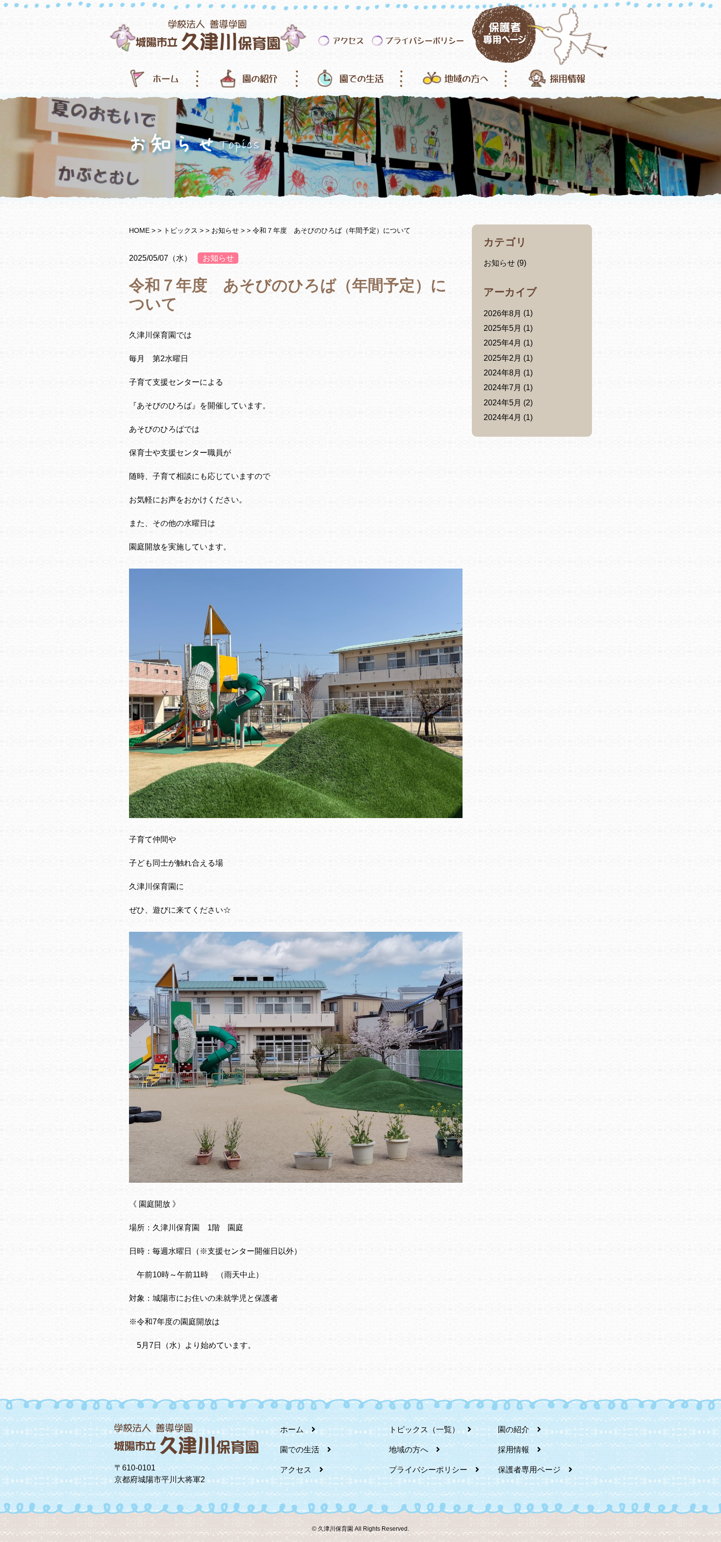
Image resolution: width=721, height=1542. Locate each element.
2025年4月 (502, 343)
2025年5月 (502, 328)
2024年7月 (502, 387)
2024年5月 (502, 402)
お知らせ (218, 258)
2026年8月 (502, 313)
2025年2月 (502, 358)
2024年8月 (502, 373)
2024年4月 (502, 417)
